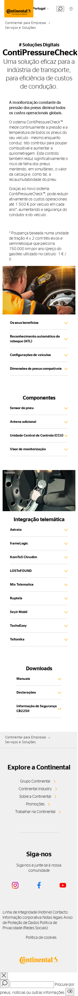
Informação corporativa (22, 918)
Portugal (39, 8)
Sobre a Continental (35, 797)
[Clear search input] (69, 992)
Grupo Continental (35, 781)
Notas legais (52, 918)
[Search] (4, 984)
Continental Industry (35, 789)
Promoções (35, 804)
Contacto (60, 912)
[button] (39, 490)
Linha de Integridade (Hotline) (27, 912)
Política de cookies (41, 938)
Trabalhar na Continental (35, 812)
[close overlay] (4, 976)
